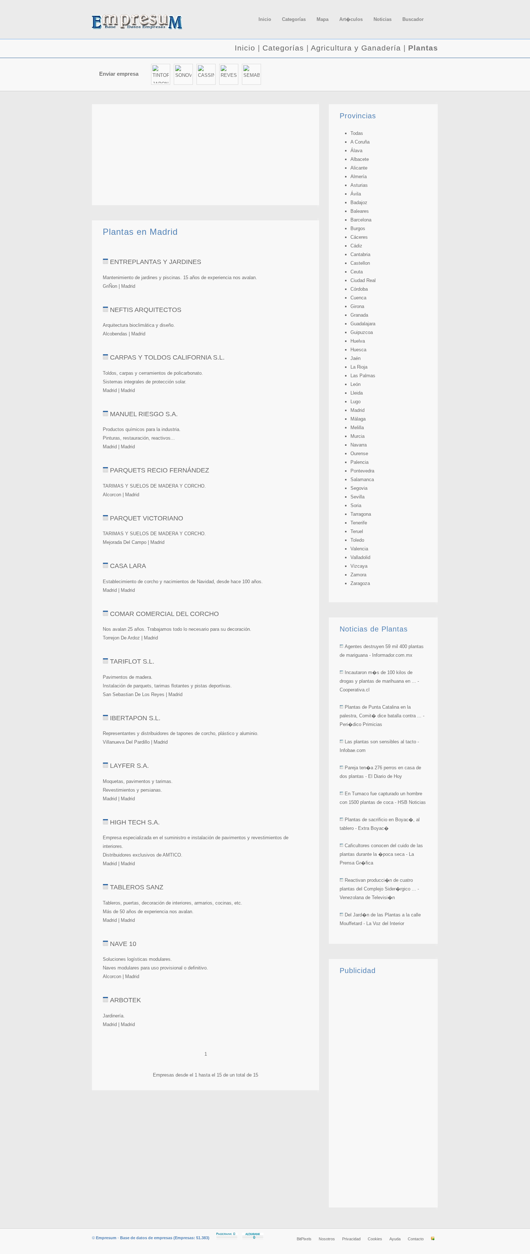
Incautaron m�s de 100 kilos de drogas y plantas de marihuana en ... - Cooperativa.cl (379, 681)
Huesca (358, 349)
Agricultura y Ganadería (356, 48)
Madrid (357, 410)
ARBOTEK (125, 1000)
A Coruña (360, 142)
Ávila (355, 194)
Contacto (416, 1239)
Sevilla (357, 497)
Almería (358, 176)
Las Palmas (362, 375)
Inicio (245, 48)
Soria (355, 505)
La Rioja (358, 367)
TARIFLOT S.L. (132, 661)
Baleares (359, 211)
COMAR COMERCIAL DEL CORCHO (164, 613)
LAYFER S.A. (129, 765)
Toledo (357, 540)
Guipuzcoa (361, 332)
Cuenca (358, 297)
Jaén (355, 358)
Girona (357, 306)
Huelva (357, 341)
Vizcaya (358, 566)
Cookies (375, 1239)
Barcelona (360, 220)
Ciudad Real (363, 280)
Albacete (359, 159)
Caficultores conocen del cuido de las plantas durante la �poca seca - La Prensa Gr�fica (381, 854)
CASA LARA (128, 565)
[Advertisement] (353, 74)
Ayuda (395, 1239)
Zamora (358, 574)
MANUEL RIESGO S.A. (144, 414)
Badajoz (358, 202)
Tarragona (360, 514)
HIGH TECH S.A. (135, 822)
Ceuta (356, 271)
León (355, 384)
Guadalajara (362, 323)
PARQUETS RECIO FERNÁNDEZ (159, 470)
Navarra (358, 445)
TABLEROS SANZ (136, 887)
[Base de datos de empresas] (146, 21)
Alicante (358, 168)
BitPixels (304, 1239)
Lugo (355, 401)
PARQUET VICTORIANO (146, 518)
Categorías (283, 48)
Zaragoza (360, 583)
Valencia (359, 548)
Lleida (356, 393)
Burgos (357, 228)
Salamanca (362, 479)
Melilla (357, 427)
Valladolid (360, 557)
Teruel (356, 531)
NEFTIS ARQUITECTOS (145, 309)
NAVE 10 (123, 943)
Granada (359, 315)
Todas (356, 133)
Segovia (358, 488)
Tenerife (358, 522)
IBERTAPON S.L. (135, 718)
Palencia (359, 462)
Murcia (357, 436)
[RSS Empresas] (432, 1239)
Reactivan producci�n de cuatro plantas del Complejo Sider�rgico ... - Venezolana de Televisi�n (379, 888)
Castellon (360, 263)
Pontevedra (362, 471)
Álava (356, 150)
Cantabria (360, 254)
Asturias (359, 185)
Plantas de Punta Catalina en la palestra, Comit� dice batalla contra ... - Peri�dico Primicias (382, 715)
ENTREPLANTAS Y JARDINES (155, 261)
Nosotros (327, 1239)
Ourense (359, 453)
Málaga (358, 419)
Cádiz (356, 245)
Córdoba (359, 289)
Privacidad (351, 1239)
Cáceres (359, 237)
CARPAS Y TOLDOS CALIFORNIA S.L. (167, 357)
